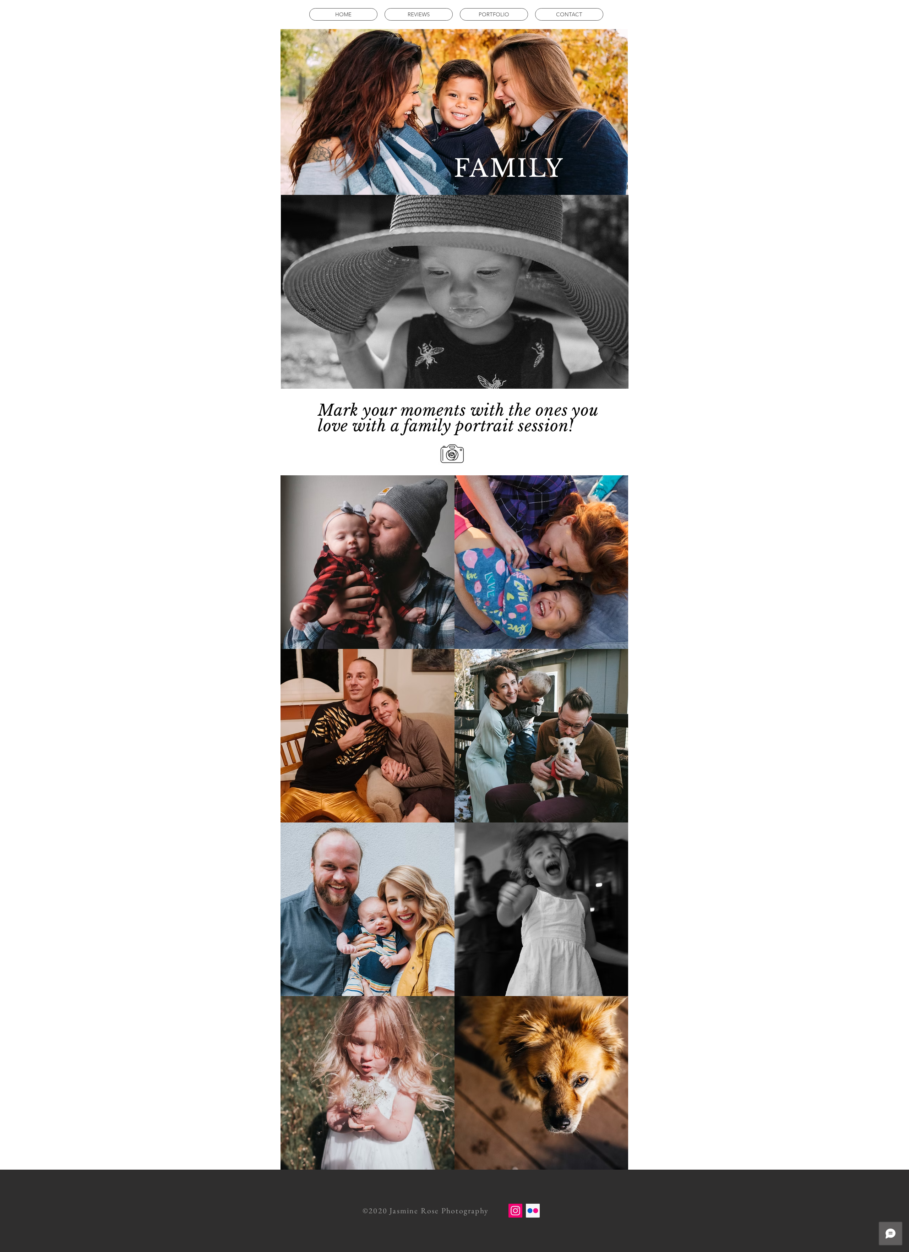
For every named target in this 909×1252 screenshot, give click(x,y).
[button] (494, 14)
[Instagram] (515, 1211)
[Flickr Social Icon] (533, 1211)
